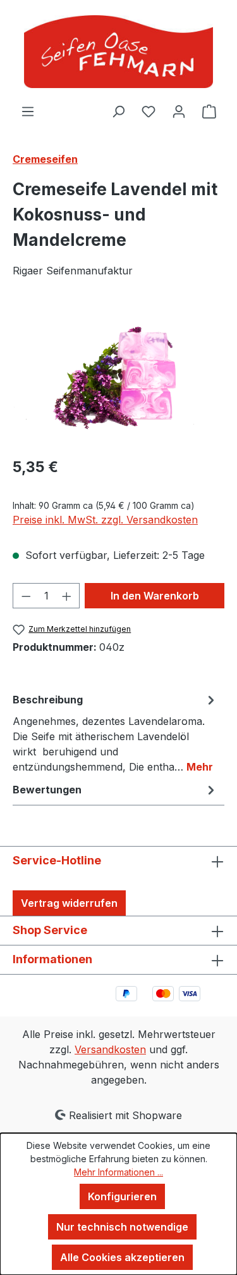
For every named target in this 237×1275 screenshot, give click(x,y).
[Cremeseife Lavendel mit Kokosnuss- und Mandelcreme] (118, 375)
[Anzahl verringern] (26, 595)
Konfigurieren (122, 1196)
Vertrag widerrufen (69, 903)
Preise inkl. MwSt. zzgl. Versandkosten (105, 519)
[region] (118, 375)
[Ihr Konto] (179, 111)
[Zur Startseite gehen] (118, 51)
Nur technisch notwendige (122, 1227)
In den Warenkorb (155, 595)
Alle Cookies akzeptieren (122, 1257)
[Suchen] (118, 111)
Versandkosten (110, 1049)
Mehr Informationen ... (118, 1172)
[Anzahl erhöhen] (67, 595)
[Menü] (28, 111)
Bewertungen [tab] (47, 789)
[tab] (115, 733)
